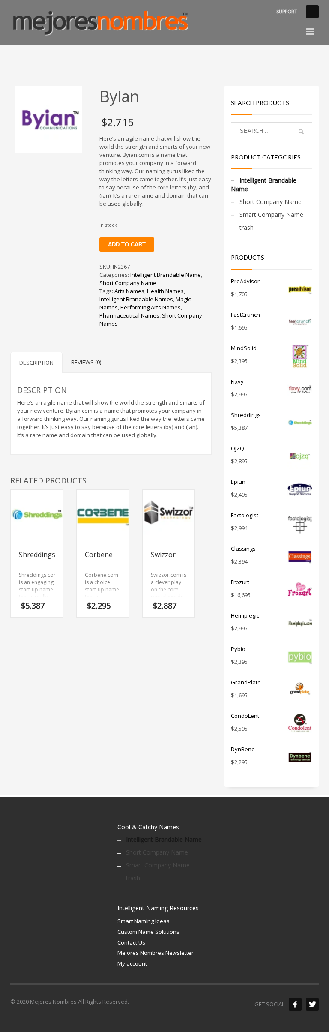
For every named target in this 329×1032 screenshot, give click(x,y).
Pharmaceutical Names (129, 315)
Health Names (165, 291)
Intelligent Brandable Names (136, 299)
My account (132, 963)
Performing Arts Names (150, 307)
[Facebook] (295, 1004)
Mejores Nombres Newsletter (155, 953)
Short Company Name (127, 283)
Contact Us (131, 942)
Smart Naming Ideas (143, 921)
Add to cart (127, 244)
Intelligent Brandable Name (165, 275)
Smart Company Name (271, 214)
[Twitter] (312, 1004)
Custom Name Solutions (148, 932)
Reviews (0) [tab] (86, 362)
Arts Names (129, 291)
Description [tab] (36, 362)
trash (246, 227)
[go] (301, 132)
